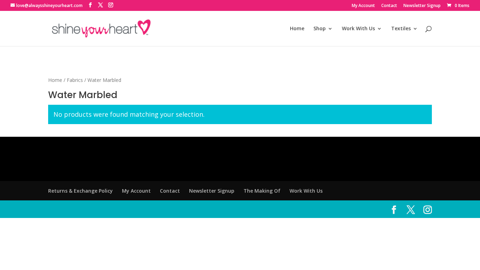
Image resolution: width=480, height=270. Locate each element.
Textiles (401, 29)
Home (297, 29)
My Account (363, 6)
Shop (319, 29)
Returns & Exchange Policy (80, 190)
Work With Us (358, 29)
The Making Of (262, 190)
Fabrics (75, 80)
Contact (389, 6)
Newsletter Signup (422, 6)
